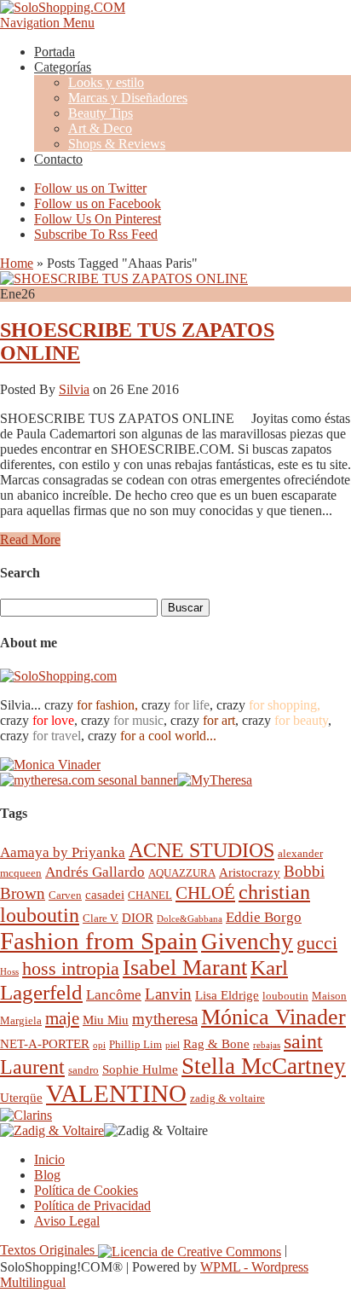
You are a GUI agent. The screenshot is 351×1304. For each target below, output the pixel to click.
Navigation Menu (47, 22)
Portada (54, 51)
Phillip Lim (135, 1044)
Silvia (74, 389)
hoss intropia (70, 968)
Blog (47, 1175)
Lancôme (113, 995)
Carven (65, 895)
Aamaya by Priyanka (62, 852)
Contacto (58, 159)
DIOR (137, 917)
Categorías (62, 67)
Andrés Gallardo (95, 872)
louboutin (285, 995)
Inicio (49, 1159)
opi (99, 1045)
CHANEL (150, 895)
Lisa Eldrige (227, 995)
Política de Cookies (86, 1190)
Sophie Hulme (140, 1069)
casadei (104, 894)
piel (172, 1045)
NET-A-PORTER (44, 1043)
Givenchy (247, 941)
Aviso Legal (67, 1221)
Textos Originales (49, 1250)
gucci (316, 942)
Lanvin (168, 994)
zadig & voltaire (227, 1098)
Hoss (9, 972)
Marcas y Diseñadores (127, 97)
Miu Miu (106, 1019)
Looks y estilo (106, 82)
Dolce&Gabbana (189, 919)
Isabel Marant (185, 967)
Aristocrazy (249, 872)
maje (62, 1018)
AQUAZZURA (182, 872)
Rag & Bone (216, 1043)
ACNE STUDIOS (201, 850)
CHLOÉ (205, 892)
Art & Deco (100, 128)
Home (16, 263)
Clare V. (100, 918)
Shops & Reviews (116, 143)
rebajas (266, 1045)
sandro (83, 1069)
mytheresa (165, 1019)
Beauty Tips (100, 113)
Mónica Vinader (273, 1017)
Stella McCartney (263, 1066)
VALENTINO (116, 1093)
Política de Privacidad (92, 1205)
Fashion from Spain (99, 940)
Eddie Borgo (264, 917)
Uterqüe (21, 1097)
